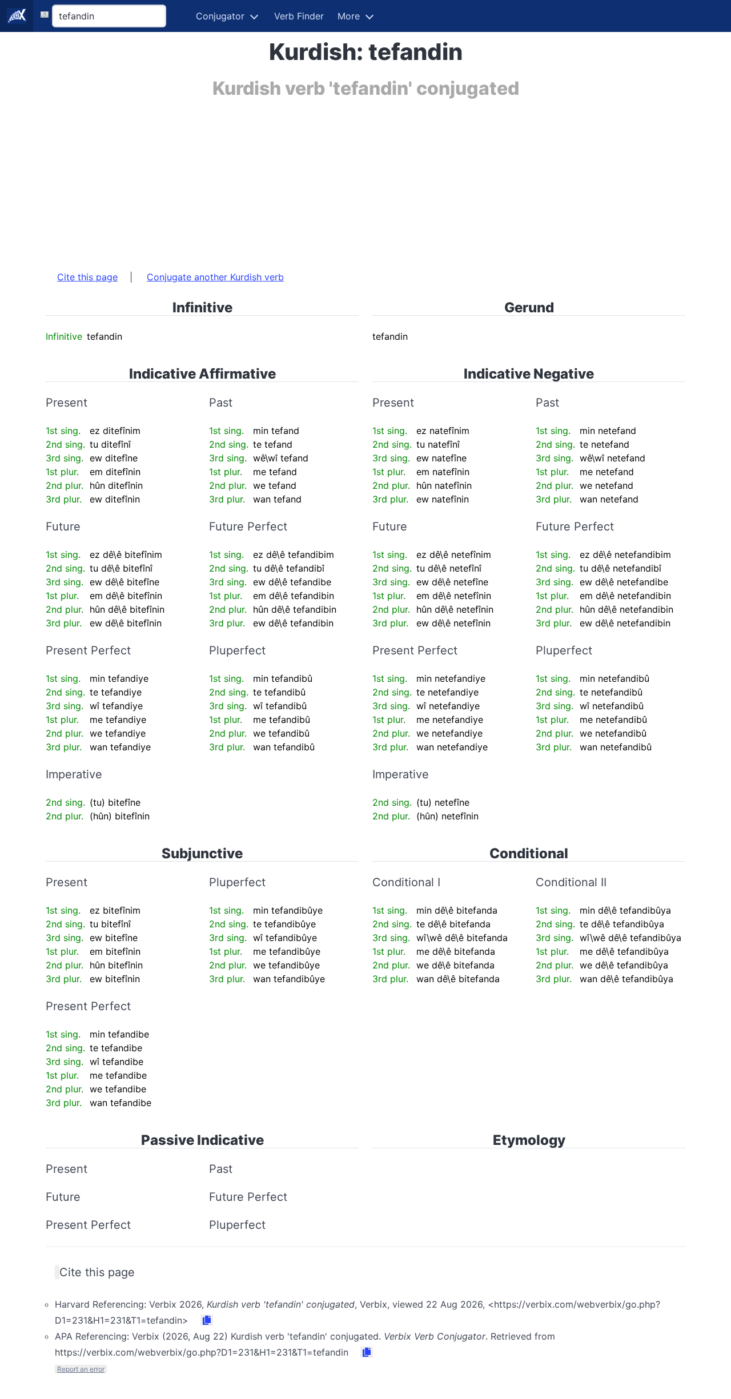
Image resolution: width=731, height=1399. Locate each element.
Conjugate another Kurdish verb (215, 277)
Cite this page (87, 277)
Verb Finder (299, 16)
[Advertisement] (365, 179)
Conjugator (220, 16)
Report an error (81, 1369)
